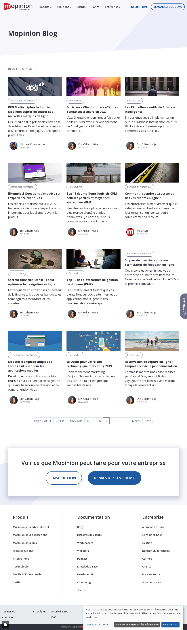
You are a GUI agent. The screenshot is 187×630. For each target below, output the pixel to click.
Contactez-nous (152, 535)
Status (81, 590)
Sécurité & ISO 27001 (59, 614)
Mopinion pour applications (30, 535)
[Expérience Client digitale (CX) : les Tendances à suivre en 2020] (93, 86)
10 (125, 421)
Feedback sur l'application (24, 355)
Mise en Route (151, 574)
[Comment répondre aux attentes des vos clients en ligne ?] (152, 173)
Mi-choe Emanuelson (32, 144)
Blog (80, 527)
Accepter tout (170, 624)
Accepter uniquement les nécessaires (137, 624)
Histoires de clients (89, 535)
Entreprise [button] (112, 7)
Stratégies (39, 611)
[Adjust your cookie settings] (5, 624)
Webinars (83, 551)
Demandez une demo (167, 7)
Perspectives (75, 100)
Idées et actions (23, 551)
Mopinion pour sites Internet (31, 527)
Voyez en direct (151, 582)
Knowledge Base (87, 566)
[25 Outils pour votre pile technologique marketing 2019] (93, 341)
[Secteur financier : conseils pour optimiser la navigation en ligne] (35, 259)
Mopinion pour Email (25, 543)
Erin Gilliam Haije (88, 144)
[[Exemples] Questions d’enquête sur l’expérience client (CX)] (35, 173)
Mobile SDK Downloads (27, 574)
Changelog (84, 582)
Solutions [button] (63, 7)
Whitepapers (85, 543)
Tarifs (95, 7)
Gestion (147, 543)
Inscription (138, 7)
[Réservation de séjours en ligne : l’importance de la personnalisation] (152, 341)
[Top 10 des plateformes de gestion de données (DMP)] (93, 259)
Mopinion (142, 230)
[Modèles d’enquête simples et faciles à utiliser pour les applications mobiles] (35, 341)
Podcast (82, 558)
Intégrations (21, 558)
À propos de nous (153, 527)
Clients (81, 7)
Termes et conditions (9, 614)
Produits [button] (44, 7)
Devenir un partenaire (156, 551)
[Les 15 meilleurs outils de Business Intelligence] (152, 86)
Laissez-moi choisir (96, 624)
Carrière (147, 558)
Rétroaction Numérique (22, 100)
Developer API (85, 574)
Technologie (20, 566)
